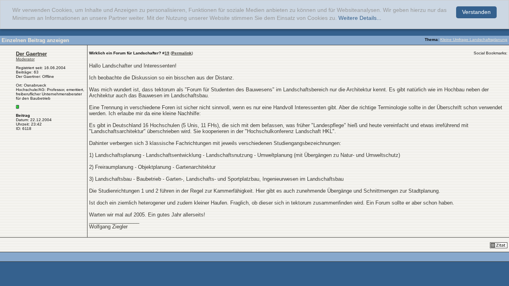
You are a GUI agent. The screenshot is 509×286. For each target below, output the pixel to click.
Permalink (182, 53)
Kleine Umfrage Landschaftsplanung (473, 39)
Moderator (25, 59)
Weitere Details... (359, 18)
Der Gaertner (31, 54)
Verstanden (476, 12)
